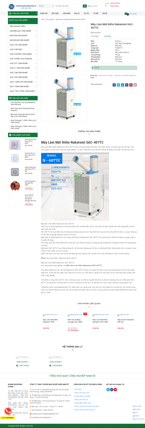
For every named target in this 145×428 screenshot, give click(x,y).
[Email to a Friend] (135, 85)
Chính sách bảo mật (81, 393)
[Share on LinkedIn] (122, 85)
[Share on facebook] (114, 85)
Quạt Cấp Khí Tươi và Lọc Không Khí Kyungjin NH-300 (30, 198)
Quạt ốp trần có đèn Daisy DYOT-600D (30, 155)
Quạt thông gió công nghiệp (21, 82)
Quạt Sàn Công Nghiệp (19, 73)
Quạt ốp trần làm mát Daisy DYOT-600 (30, 169)
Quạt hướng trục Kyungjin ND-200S (30, 183)
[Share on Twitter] (118, 85)
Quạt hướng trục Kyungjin (21, 59)
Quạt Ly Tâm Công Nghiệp (20, 68)
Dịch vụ (77, 13)
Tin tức (86, 13)
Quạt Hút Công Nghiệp (19, 63)
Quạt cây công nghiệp (19, 45)
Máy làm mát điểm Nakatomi (125, 75)
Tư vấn (95, 13)
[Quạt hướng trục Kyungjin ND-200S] (15, 186)
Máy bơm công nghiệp (18, 35)
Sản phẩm (66, 13)
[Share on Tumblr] (126, 85)
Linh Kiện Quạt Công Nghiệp (20, 31)
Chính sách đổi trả (81, 399)
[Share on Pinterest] (131, 85)
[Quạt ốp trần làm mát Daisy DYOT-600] (15, 172)
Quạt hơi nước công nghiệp (21, 54)
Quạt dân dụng (16, 49)
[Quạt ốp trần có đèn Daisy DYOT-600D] (15, 158)
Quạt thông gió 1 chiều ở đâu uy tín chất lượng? (23, 121)
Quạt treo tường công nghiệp (22, 91)
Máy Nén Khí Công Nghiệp (19, 40)
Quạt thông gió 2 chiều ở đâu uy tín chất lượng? (23, 127)
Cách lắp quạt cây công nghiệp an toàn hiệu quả (23, 103)
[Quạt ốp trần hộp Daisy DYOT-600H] (15, 144)
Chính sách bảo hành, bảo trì (84, 410)
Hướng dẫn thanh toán (82, 403)
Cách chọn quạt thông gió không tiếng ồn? (22, 109)
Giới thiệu (55, 13)
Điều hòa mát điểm (17, 26)
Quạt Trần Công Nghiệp (19, 86)
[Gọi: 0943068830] (8, 411)
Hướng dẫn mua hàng (82, 396)
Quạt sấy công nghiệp (19, 77)
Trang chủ (44, 13)
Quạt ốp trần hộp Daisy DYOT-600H (30, 141)
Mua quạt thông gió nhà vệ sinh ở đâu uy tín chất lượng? (23, 115)
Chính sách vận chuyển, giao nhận (86, 406)
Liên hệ (104, 13)
